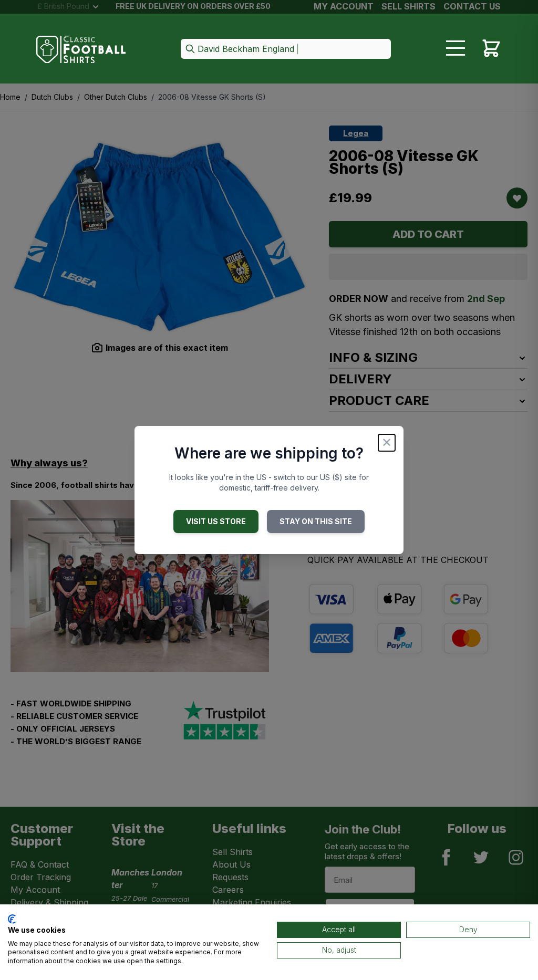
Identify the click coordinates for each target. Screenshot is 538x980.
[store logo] (81, 50)
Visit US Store (216, 521)
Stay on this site (316, 521)
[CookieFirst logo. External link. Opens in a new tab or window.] (12, 919)
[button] (286, 49)
